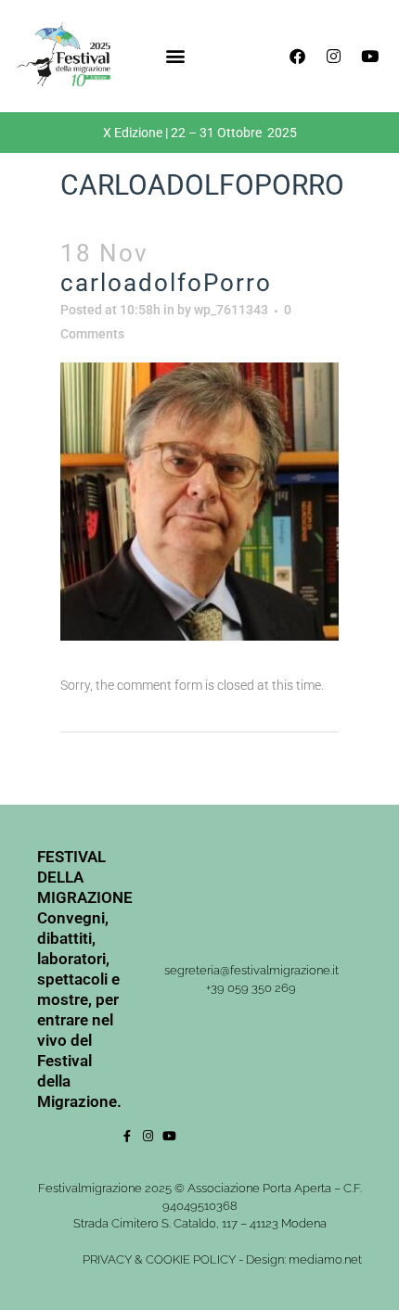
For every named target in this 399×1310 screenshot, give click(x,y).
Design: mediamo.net (304, 1259)
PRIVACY (107, 1259)
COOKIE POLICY (191, 1259)
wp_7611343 (231, 309)
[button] (175, 56)
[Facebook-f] (127, 1136)
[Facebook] (297, 55)
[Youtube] (369, 55)
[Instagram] (333, 55)
